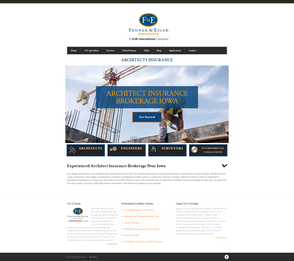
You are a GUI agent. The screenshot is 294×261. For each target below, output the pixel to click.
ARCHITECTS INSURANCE (147, 60)
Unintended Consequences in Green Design (141, 229)
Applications (175, 50)
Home (74, 50)
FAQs (146, 50)
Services (110, 50)
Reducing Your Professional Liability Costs (141, 216)
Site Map (93, 257)
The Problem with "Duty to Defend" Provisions (143, 241)
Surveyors (172, 148)
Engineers (131, 148)
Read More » (113, 244)
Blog (159, 50)
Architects (90, 148)
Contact (192, 50)
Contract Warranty (131, 223)
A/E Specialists (91, 50)
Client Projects (129, 50)
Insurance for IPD (131, 235)
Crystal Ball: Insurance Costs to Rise (139, 210)
